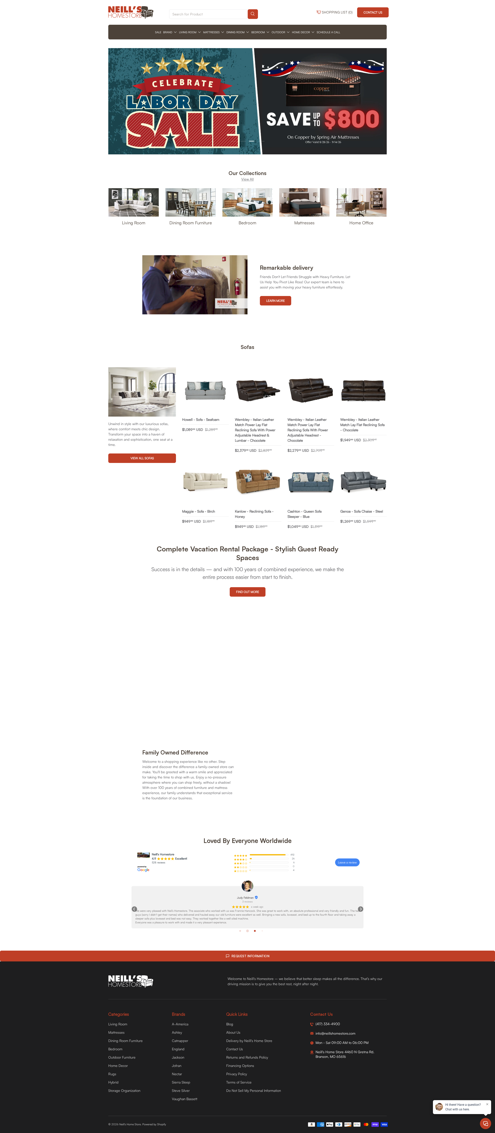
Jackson (178, 1057)
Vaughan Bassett (184, 1099)
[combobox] (213, 14)
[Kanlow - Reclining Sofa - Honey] (258, 482)
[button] (134, 909)
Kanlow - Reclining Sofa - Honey (254, 514)
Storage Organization (124, 1090)
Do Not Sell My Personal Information (253, 1090)
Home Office (361, 222)
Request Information (250, 956)
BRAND (167, 32)
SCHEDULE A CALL (328, 32)
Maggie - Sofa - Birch (198, 511)
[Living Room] (133, 202)
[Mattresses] (304, 202)
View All (247, 179)
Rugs (112, 1074)
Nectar (177, 1074)
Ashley (177, 1032)
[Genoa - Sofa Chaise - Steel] (363, 482)
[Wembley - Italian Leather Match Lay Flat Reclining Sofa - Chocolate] (363, 390)
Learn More (275, 301)
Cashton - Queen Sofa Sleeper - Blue (305, 514)
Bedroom (247, 222)
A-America (180, 1024)
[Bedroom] (247, 202)
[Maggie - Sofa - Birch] (205, 482)
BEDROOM (258, 32)
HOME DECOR (301, 32)
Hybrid (113, 1082)
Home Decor (118, 1065)
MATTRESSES (211, 32)
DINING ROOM (235, 32)
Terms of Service (239, 1082)
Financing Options (240, 1065)
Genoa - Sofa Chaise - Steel (361, 511)
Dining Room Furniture (190, 222)
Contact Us (373, 12)
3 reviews (153, 901)
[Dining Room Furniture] (190, 202)
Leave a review (347, 862)
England (178, 1049)
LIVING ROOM (187, 32)
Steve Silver (181, 1090)
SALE (158, 32)
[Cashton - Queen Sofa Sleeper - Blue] (311, 482)
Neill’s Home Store (130, 1124)
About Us (233, 1032)
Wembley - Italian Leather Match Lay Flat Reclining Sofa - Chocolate (362, 424)
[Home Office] (361, 202)
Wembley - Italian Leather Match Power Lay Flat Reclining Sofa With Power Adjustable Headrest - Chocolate (308, 429)
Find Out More (247, 592)
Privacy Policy (236, 1074)
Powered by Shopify (154, 1124)
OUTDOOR (278, 32)
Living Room (133, 222)
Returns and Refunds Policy (247, 1057)
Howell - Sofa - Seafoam (200, 419)
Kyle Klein (151, 897)
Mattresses (304, 222)
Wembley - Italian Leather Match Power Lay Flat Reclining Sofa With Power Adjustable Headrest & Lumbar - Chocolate (255, 429)
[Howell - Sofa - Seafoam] (205, 390)
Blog (229, 1024)
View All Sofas (142, 458)
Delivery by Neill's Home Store (249, 1041)
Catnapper (180, 1041)
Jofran (176, 1065)
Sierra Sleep (181, 1082)
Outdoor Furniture (122, 1057)
